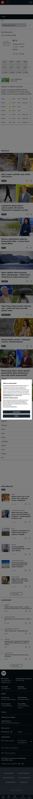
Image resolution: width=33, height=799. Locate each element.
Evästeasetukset (16, 412)
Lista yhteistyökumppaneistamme (10, 406)
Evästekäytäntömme (7, 395)
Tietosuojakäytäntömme (17, 395)
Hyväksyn (16, 416)
